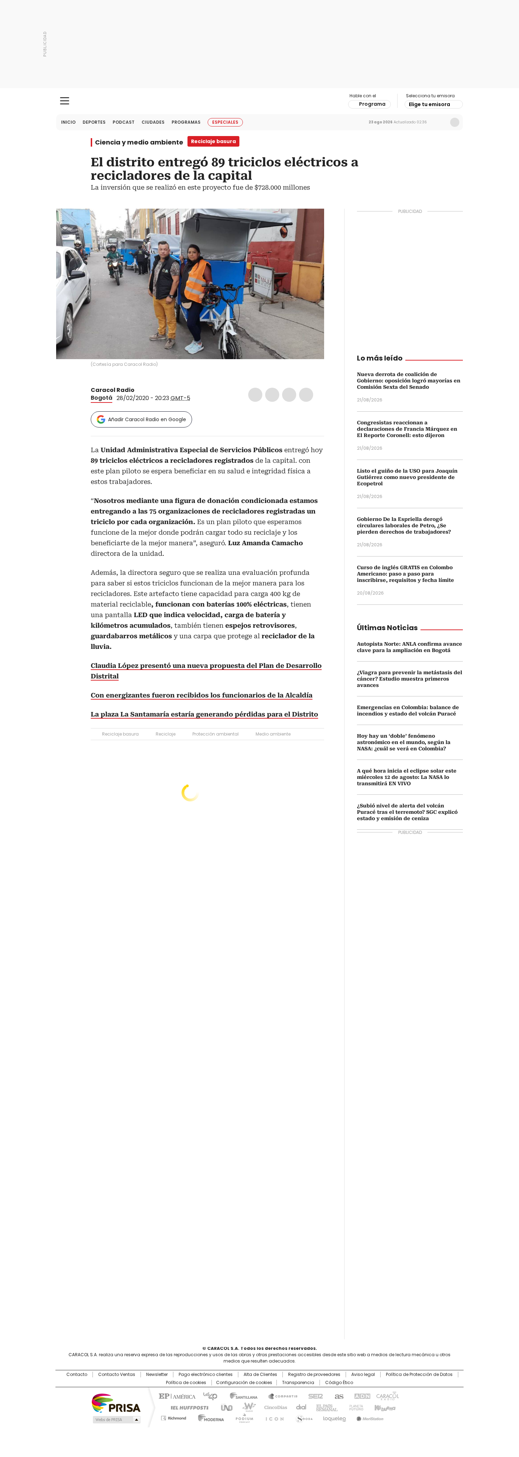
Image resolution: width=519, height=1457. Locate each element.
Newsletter (440, 122)
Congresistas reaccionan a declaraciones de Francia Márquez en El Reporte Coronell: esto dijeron (407, 429)
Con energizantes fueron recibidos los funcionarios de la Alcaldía (201, 695)
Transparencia (298, 1382)
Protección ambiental (215, 734)
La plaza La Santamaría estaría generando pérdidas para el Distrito (204, 714)
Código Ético (339, 1382)
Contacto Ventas (116, 1374)
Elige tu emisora (429, 104)
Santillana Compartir (279, 1396)
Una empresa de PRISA (116, 1403)
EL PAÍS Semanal (324, 1407)
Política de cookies (186, 1382)
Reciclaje (165, 734)
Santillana (240, 1396)
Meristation (369, 1417)
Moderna (209, 1417)
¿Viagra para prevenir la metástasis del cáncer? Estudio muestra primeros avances (409, 679)
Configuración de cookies (244, 1382)
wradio (245, 1407)
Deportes (94, 122)
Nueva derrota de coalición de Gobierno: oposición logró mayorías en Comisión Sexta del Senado (408, 380)
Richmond (173, 1417)
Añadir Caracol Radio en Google (147, 419)
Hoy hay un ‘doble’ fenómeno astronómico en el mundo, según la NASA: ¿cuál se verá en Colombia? (404, 742)
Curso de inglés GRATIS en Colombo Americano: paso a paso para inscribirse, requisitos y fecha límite (405, 574)
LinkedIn (289, 395)
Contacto (76, 1374)
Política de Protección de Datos (419, 1374)
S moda (303, 1417)
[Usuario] (454, 122)
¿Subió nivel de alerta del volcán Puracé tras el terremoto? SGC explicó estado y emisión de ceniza (407, 812)
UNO (224, 1407)
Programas (186, 122)
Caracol (387, 1396)
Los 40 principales (207, 1396)
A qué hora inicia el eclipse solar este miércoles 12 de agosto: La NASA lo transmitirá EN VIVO (407, 777)
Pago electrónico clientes (206, 1374)
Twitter (272, 395)
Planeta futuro (354, 1407)
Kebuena (384, 1407)
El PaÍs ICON (272, 1417)
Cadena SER (313, 1396)
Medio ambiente (273, 734)
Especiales (225, 122)
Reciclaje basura (120, 734)
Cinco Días (273, 1407)
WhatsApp (306, 395)
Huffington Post (186, 1407)
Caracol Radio (260, 101)
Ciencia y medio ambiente (139, 142)
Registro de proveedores (314, 1374)
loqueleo (334, 1417)
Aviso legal (363, 1374)
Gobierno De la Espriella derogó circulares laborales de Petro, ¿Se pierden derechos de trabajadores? (404, 525)
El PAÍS (176, 1396)
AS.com (337, 1396)
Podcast (124, 122)
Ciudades (153, 122)
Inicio (68, 122)
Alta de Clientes (260, 1374)
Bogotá (101, 398)
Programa (372, 103)
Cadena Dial (299, 1407)
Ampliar (310, 223)
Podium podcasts (242, 1417)
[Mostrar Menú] (64, 101)
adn (361, 1396)
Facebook (255, 395)
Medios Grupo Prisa (116, 1419)
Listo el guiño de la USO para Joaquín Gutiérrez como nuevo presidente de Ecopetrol (407, 477)
